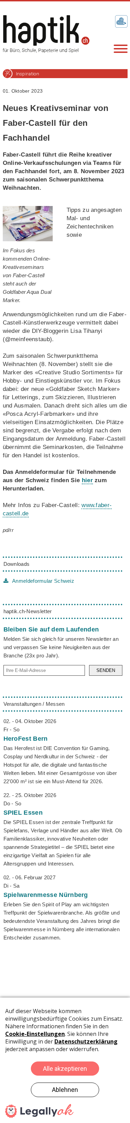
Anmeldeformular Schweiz (42, 581)
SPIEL (23, 812)
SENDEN (105, 670)
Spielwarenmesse (45, 894)
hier (87, 480)
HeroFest (25, 738)
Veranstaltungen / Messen (34, 704)
